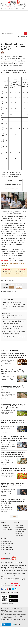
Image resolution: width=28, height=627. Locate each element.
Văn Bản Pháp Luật (5, 619)
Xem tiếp (14, 516)
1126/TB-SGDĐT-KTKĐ (7, 61)
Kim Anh (11, 53)
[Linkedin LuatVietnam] (15, 589)
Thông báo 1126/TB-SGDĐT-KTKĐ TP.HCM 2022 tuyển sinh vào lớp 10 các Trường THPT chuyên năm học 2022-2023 (14, 305)
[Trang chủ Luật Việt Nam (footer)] (14, 558)
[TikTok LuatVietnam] (10, 589)
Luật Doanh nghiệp (15, 619)
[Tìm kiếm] (25, 33)
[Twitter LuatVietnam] (13, 589)
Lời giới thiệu (6, 525)
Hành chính (4, 8)
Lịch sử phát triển (7, 527)
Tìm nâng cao (23, 36)
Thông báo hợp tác (7, 553)
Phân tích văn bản (19, 527)
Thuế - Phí (11, 8)
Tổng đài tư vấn (19, 535)
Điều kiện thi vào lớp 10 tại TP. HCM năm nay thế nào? (14, 338)
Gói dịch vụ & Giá (14, 4)
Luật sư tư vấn (19, 273)
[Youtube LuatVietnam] (7, 589)
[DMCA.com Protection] (16, 625)
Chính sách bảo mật (7, 547)
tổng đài (7, 273)
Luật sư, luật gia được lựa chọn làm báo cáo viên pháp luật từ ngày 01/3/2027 (12, 485)
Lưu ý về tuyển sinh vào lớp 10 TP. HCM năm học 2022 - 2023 (13, 322)
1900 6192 (7, 269)
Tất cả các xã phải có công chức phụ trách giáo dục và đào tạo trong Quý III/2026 (13, 371)
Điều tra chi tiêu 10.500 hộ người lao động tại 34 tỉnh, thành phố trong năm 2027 (13, 422)
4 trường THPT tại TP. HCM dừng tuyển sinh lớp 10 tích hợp (13, 327)
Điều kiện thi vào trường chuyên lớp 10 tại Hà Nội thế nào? (13, 317)
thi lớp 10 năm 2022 (12, 291)
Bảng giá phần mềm (7, 541)
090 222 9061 (21, 269)
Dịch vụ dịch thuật (19, 531)
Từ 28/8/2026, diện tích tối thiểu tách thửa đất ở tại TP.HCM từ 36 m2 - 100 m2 (13, 388)
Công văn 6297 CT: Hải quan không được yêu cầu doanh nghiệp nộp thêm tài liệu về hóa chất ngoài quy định (13, 355)
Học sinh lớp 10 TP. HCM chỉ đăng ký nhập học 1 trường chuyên (14, 332)
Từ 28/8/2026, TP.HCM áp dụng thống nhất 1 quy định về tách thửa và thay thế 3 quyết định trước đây (13, 406)
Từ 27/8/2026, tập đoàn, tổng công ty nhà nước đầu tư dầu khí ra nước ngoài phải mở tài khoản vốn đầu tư (14, 438)
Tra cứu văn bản (19, 525)
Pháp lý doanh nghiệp (20, 529)
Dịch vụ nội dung (19, 533)
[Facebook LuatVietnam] (2, 589)
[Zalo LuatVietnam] (5, 589)
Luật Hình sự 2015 (8, 621)
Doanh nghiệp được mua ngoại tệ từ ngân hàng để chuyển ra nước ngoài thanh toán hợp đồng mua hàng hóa (12, 454)
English (21, 4)
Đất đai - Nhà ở (20, 8)
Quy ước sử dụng (7, 545)
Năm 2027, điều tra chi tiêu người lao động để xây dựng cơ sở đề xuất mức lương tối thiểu (13, 501)
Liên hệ (4, 532)
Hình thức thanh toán (8, 543)
